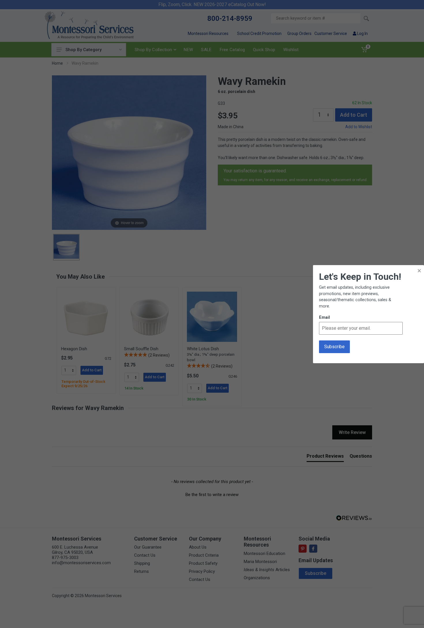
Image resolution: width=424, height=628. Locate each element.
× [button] (419, 271)
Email (324, 317)
